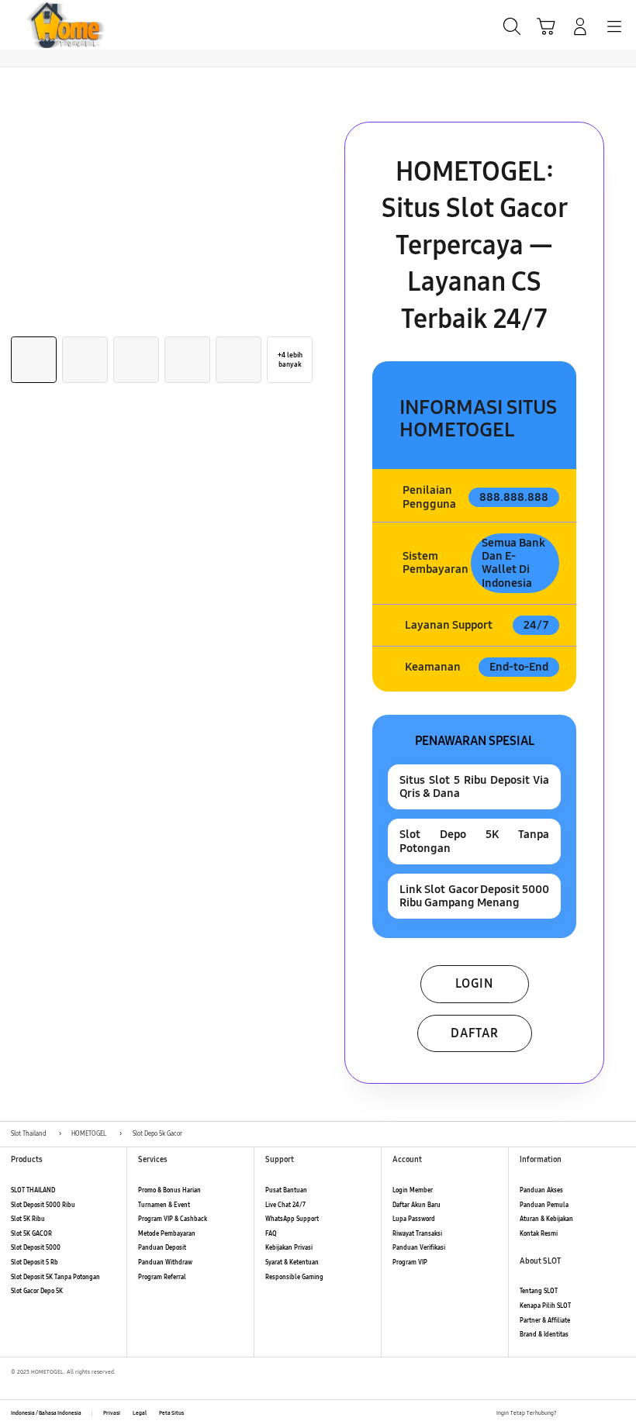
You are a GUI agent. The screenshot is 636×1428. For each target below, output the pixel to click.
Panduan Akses (541, 1190)
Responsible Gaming (294, 1277)
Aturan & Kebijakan (546, 1219)
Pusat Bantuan (286, 1190)
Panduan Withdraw (165, 1262)
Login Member (412, 1190)
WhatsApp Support (292, 1219)
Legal (140, 1413)
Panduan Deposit (162, 1247)
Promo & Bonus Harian (169, 1190)
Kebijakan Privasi (289, 1247)
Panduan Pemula (544, 1205)
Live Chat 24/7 (285, 1205)
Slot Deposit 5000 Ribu (43, 1205)
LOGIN (474, 983)
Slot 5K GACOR (31, 1233)
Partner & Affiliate (545, 1320)
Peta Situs (171, 1413)
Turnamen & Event (164, 1205)
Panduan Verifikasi (418, 1247)
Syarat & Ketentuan (292, 1262)
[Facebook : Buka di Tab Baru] (568, 1414)
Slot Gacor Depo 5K (37, 1291)
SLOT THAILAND (33, 1190)
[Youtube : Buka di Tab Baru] (620, 1414)
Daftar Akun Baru (416, 1205)
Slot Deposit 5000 (35, 1247)
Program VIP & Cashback (172, 1219)
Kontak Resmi (539, 1233)
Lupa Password (413, 1219)
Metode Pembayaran (166, 1233)
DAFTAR (475, 1033)
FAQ (271, 1233)
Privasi (111, 1413)
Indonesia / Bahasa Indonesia (46, 1413)
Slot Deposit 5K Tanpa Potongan (55, 1277)
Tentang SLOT (539, 1291)
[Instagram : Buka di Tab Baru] (603, 1414)
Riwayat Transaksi (417, 1233)
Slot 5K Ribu (28, 1219)
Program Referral (162, 1277)
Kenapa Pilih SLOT (545, 1305)
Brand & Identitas (544, 1334)
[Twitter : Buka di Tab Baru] (585, 1414)
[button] (546, 26)
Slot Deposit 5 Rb (34, 1262)
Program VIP (409, 1262)
